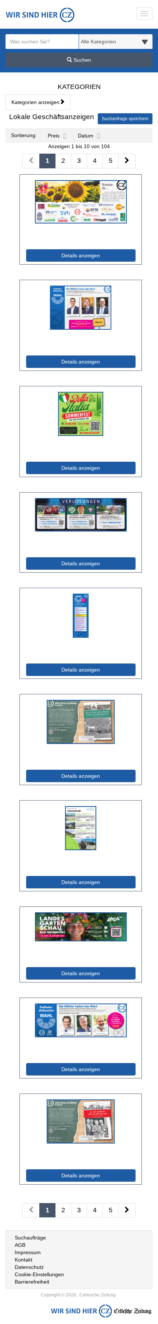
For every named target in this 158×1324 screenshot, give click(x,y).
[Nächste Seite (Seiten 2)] (127, 1210)
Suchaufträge (30, 1238)
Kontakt (23, 1260)
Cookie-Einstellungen (39, 1274)
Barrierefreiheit (32, 1282)
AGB (20, 1245)
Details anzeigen (96, 255)
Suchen (81, 60)
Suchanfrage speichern (125, 118)
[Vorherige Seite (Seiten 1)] (31, 161)
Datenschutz (29, 1267)
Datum (85, 136)
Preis (54, 136)
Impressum (28, 1252)
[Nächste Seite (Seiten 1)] (127, 161)
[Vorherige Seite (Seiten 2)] (31, 1210)
